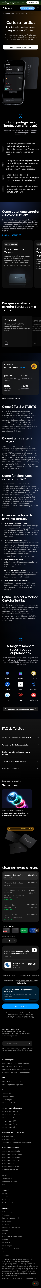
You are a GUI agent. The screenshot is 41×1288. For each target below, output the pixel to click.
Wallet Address (8, 1199)
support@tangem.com (9, 1035)
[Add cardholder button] (34, 950)
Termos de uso (8, 1178)
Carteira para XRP (9, 1121)
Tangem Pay (7, 1093)
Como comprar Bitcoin (11, 1151)
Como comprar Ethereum (12, 1154)
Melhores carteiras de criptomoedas (16, 1069)
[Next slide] (36, 930)
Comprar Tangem (27, 8)
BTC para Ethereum (9, 1139)
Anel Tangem (7, 1099)
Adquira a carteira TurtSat (20, 47)
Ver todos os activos (10, 1169)
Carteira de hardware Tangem (13, 1102)
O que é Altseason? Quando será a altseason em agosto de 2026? (15, 814)
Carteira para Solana (10, 1117)
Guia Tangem (7, 1245)
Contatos (5, 1255)
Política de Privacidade (24, 1050)
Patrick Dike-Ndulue (8, 810)
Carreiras (5, 1252)
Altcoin (5, 1196)
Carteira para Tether (10, 1124)
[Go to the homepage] (7, 8)
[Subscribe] (29, 1043)
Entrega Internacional (10, 1218)
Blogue (5, 1230)
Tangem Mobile (8, 1096)
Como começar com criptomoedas (15, 1063)
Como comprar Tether (10, 1166)
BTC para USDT (8, 1136)
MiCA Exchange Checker (11, 1081)
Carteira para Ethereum (11, 1114)
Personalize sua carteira (11, 1227)
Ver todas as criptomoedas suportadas (19, 708)
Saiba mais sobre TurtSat (11, 398)
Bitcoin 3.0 (6, 1193)
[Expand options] (35, 1283)
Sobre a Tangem (8, 1212)
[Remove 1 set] (4, 940)
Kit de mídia (6, 1242)
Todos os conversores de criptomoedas (17, 1142)
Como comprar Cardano (11, 1160)
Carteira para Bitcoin (10, 1111)
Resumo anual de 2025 (11, 1248)
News (4, 1233)
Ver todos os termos (10, 1203)
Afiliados (5, 1224)
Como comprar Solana (11, 1157)
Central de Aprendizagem (12, 1236)
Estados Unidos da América (28, 980)
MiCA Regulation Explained (12, 1084)
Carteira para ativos (9, 1127)
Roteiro (5, 1239)
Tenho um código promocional (29, 975)
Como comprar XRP (9, 1163)
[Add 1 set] (15, 940)
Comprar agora (32, 2)
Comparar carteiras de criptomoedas (16, 1072)
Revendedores (7, 1221)
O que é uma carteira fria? (12, 1066)
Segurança (6, 1215)
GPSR (4, 1184)
